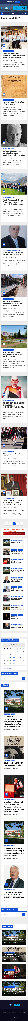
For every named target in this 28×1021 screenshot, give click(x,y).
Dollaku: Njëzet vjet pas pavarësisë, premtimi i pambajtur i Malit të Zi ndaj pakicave (13, 154)
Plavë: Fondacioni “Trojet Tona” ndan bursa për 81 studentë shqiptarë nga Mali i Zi (13, 203)
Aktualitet (5, 51)
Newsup (23, 1012)
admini (14, 60)
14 (7, 658)
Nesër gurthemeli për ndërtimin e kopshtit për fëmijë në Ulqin (12, 354)
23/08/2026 (8, 729)
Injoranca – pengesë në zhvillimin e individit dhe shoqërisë (17, 600)
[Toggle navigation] (13, 13)
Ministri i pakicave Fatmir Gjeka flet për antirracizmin (17, 627)
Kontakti (16, 1017)
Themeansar (14, 1014)
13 (4, 658)
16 (14, 658)
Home (11, 1017)
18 (20, 658)
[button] (23, 13)
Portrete (17, 250)
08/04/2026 (7, 308)
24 (17, 661)
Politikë (20, 540)
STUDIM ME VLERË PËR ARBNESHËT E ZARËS (16, 553)
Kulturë (20, 559)
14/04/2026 (7, 60)
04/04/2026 (7, 458)
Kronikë (11, 51)
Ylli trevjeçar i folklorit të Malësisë (12, 455)
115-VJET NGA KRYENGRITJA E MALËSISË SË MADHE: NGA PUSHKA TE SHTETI (14, 406)
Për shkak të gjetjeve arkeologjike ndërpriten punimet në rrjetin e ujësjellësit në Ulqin (12, 304)
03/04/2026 (7, 507)
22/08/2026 (8, 814)
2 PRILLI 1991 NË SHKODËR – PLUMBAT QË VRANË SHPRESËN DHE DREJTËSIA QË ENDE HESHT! (14, 504)
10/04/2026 (7, 257)
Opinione (12, 148)
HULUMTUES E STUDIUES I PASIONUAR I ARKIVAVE (13, 254)
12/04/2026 (7, 207)
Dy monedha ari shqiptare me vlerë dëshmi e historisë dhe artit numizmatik (17, 610)
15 (10, 658)
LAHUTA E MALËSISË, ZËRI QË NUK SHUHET (13, 103)
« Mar (4, 668)
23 (14, 661)
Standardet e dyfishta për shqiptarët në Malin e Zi (17, 619)
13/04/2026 (7, 158)
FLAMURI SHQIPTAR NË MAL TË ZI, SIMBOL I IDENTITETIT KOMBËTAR (14, 894)
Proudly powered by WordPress (9, 1012)
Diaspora (20, 605)
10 (17, 654)
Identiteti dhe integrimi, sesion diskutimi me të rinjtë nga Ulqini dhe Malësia (14, 55)
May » (9, 668)
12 (23, 654)
